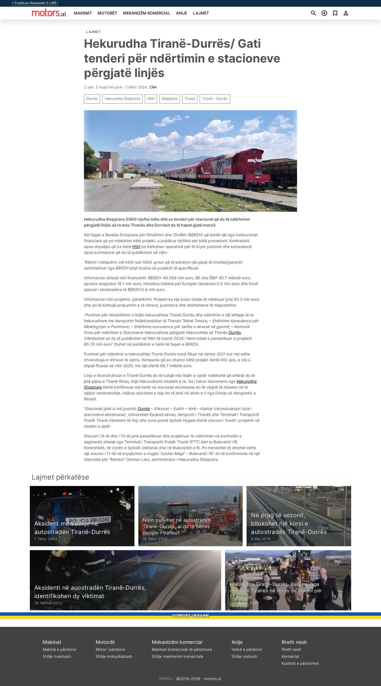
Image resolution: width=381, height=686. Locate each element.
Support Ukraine (190, 615)
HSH (151, 99)
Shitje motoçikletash (114, 656)
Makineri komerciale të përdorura (182, 649)
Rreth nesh (294, 642)
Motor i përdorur (110, 649)
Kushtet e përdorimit (300, 663)
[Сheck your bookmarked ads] (335, 13)
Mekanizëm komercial (146, 13)
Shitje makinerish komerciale (177, 656)
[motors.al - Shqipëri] (166, 678)
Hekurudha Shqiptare (122, 99)
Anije (181, 13)
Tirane (190, 99)
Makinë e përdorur (59, 649)
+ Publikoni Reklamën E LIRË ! (35, 3)
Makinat (83, 13)
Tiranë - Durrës (215, 99)
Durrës (92, 99)
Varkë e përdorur (247, 649)
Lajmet (201, 13)
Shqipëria (169, 99)
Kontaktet (290, 656)
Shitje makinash (57, 656)
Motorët (107, 13)
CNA (153, 87)
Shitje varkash (244, 656)
